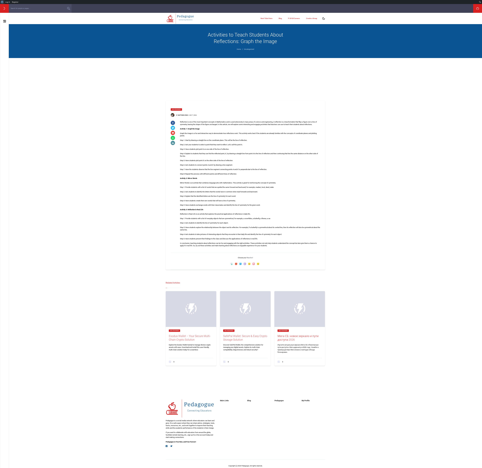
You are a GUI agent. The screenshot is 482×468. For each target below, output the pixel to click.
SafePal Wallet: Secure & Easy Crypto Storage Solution (245, 337)
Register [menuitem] (15, 2)
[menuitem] (2, 2)
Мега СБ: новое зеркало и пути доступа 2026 (298, 337)
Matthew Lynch (183, 115)
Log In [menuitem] (7, 2)
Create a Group (311, 18)
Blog (280, 18)
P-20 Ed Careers (294, 18)
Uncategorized (176, 109)
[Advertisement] (245, 76)
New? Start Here (266, 18)
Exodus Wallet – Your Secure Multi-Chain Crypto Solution (189, 337)
